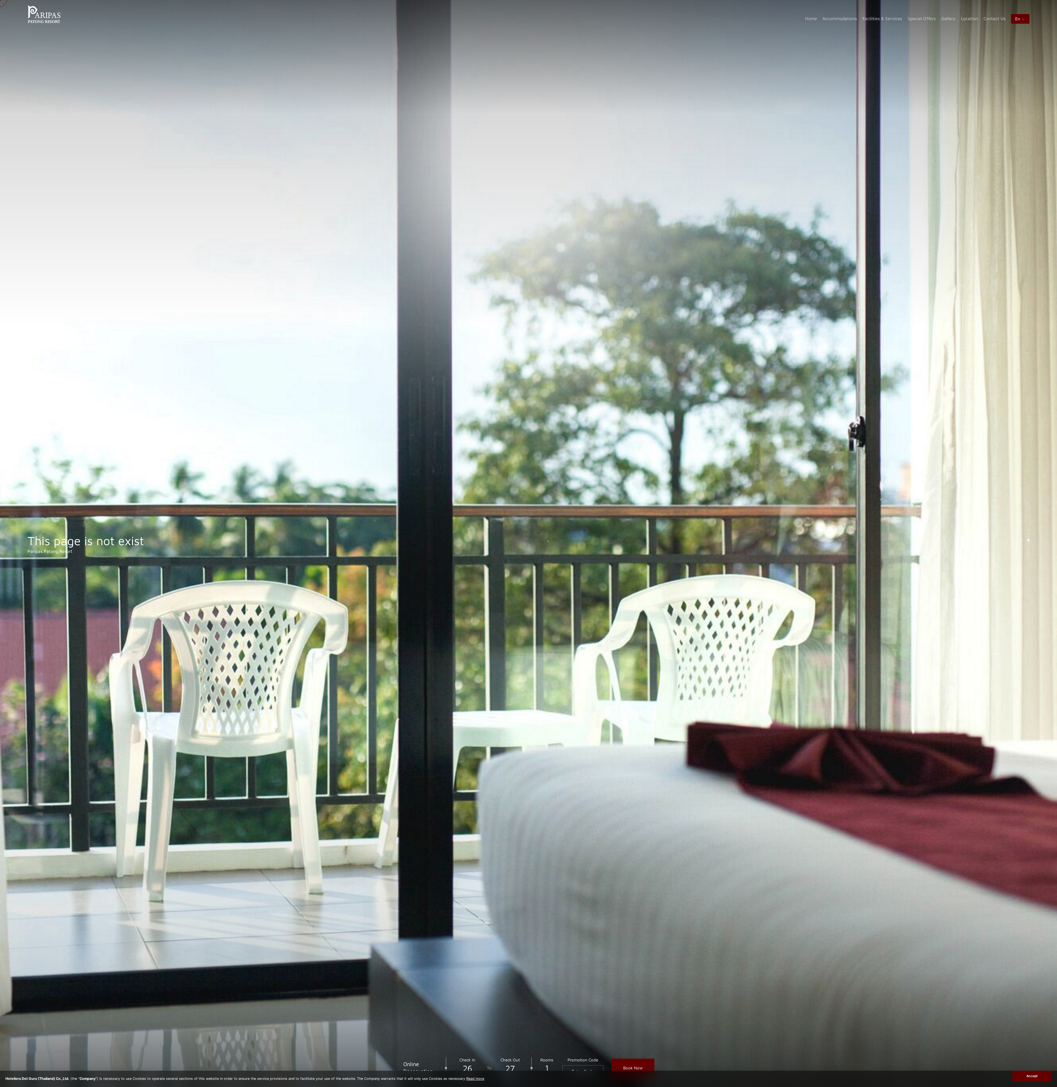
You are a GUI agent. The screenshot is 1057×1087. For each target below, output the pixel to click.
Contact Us (995, 18)
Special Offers (922, 18)
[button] (1028, 530)
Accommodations (839, 18)
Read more (475, 1079)
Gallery (948, 18)
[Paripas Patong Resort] (44, 21)
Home (811, 18)
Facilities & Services (882, 18)
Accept (1031, 1076)
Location (969, 18)
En (1018, 18)
